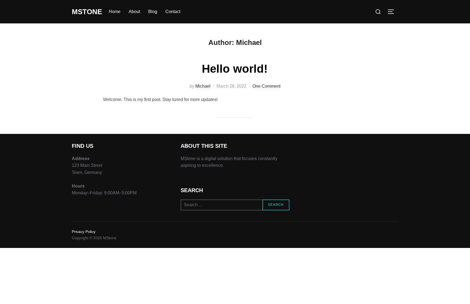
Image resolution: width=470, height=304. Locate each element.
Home (114, 11)
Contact (172, 11)
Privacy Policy (83, 231)
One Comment (266, 86)
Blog (152, 11)
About (134, 11)
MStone (87, 12)
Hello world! (235, 68)
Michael (203, 86)
